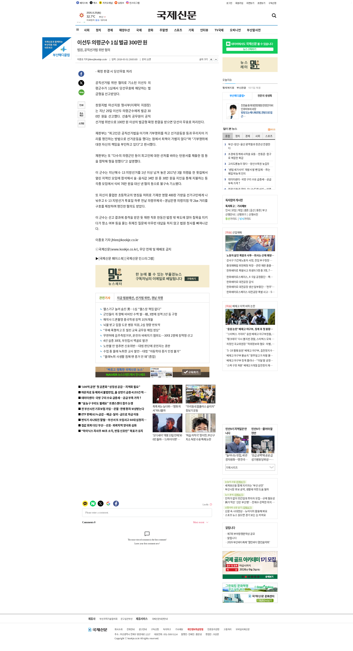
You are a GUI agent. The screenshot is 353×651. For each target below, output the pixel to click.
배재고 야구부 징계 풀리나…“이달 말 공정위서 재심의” (255, 360)
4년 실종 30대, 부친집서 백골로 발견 (125, 340)
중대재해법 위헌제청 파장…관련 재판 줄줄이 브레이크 (255, 265)
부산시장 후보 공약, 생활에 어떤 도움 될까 (247, 489)
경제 (110, 30)
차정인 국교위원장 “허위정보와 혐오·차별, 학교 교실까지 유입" (260, 344)
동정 (258, 210)
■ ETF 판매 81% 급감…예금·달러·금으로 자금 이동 (108, 414)
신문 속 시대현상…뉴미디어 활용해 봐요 (246, 511)
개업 (240, 210)
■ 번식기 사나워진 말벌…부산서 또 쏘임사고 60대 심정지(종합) (114, 420)
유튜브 (121, 2)
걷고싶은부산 (127, 618)
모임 (234, 210)
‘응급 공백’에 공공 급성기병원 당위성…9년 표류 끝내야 (262, 459)
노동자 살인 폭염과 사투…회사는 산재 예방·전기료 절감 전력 (258, 255)
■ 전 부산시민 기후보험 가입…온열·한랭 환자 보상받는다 (111, 409)
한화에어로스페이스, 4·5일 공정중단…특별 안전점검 (255, 277)
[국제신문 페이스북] (112, 258)
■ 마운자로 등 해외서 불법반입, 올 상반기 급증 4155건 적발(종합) (115, 392)
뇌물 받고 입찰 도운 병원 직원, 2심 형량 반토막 (131, 324)
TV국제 (219, 30)
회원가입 (239, 3)
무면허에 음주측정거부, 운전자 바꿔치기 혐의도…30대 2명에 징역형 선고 (148, 335)
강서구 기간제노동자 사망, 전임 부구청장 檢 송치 (252, 260)
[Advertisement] (180, 91)
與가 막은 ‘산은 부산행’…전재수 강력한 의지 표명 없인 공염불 (257, 502)
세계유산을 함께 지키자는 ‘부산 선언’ (244, 485)
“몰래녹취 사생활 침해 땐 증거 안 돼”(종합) (129, 356)
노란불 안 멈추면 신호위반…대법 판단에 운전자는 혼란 (136, 346)
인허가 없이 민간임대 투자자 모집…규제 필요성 (250, 498)
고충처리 (227, 629)
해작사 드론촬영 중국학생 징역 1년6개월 (128, 319)
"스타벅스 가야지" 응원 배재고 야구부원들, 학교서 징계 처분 (258, 334)
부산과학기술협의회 (108, 618)
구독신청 (272, 3)
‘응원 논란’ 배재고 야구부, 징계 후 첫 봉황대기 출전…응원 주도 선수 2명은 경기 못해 (271, 329)
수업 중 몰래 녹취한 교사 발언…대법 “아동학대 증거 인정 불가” (142, 351)
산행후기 (241, 214)
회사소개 (118, 629)
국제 (139, 30)
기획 (191, 30)
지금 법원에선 (125, 297)
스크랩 (81, 124)
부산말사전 (254, 30)
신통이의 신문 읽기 (238, 507)
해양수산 (124, 30)
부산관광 (241, 87)
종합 (227, 136)
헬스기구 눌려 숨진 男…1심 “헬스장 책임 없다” (132, 309)
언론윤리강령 (213, 629)
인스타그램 (134, 2)
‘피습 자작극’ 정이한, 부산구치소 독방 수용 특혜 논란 (200, 437)
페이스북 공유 (81, 74)
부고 (264, 210)
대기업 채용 (254, 87)
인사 (227, 210)
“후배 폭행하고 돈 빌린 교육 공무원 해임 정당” (131, 330)
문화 (151, 30)
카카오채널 (108, 2)
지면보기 (250, 3)
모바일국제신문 (243, 629)
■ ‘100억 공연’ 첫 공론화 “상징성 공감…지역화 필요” (109, 387)
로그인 (229, 3)
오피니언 (235, 30)
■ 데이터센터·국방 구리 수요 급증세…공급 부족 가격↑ (110, 398)
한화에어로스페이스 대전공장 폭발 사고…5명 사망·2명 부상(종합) (262, 292)
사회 (87, 30)
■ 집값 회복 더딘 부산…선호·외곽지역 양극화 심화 (107, 425)
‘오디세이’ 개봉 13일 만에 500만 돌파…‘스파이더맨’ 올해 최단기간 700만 (167, 439)
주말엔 (164, 30)
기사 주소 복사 (81, 115)
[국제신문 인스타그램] (139, 258)
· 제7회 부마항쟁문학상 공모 (240, 533)
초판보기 (261, 3)
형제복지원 (228, 87)
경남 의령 (157, 297)
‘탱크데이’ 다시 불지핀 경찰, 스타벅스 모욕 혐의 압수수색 (256, 339)
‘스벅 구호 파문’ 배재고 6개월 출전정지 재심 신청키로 (254, 365)
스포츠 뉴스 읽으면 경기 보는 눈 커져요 (245, 515)
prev (225, 563)
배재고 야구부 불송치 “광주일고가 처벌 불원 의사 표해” (255, 355)
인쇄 (81, 106)
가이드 (231, 218)
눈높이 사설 (235, 481)
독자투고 (167, 629)
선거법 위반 (143, 297)
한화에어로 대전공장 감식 (240, 282)
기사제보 (179, 629)
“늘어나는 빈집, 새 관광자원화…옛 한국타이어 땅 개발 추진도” (236, 459)
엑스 (95, 2)
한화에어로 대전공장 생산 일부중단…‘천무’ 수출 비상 (254, 286)
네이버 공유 (81, 93)
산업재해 (233, 232)
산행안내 (230, 214)
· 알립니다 (230, 538)
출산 (252, 210)
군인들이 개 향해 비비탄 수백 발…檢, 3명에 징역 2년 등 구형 (140, 314)
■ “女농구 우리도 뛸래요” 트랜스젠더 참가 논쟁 (105, 403)
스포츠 (178, 30)
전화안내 (131, 629)
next (275, 563)
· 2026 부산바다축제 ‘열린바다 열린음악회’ (247, 542)
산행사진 (253, 214)
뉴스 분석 (234, 494)
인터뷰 (204, 30)
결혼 (246, 210)
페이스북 (84, 2)
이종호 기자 (82, 59)
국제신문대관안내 (160, 618)
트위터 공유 (81, 84)
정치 (98, 30)
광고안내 (143, 629)
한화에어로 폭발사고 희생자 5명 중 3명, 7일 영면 (252, 270)
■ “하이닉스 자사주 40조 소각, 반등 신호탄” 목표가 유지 (110, 431)
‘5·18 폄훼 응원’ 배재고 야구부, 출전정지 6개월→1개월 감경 (258, 350)
